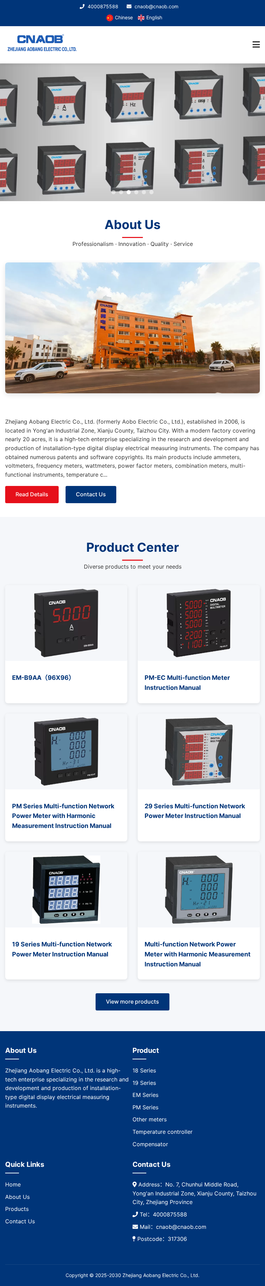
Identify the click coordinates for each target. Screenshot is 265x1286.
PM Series (145, 1107)
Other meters (149, 1119)
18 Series (144, 1070)
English (154, 17)
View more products (132, 1001)
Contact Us (91, 494)
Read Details (32, 494)
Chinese (124, 17)
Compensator (150, 1144)
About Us (17, 1196)
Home (13, 1184)
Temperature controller (162, 1131)
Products (17, 1208)
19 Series (144, 1082)
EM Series (145, 1094)
